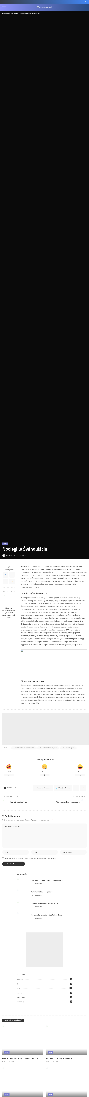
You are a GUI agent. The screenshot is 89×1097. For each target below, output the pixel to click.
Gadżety (20, 979)
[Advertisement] (45, 729)
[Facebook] (86, 2)
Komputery (21, 997)
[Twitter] (12, 575)
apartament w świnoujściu (24, 748)
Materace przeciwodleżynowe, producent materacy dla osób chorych (8, 612)
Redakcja (9, 555)
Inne (5, 543)
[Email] (12, 581)
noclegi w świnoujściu (48, 748)
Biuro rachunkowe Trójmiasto (42, 891)
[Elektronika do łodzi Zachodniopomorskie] (22, 882)
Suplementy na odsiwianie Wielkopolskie (46, 915)
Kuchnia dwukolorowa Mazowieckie (44, 903)
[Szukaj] (85, 7)
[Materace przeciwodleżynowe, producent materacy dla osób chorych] (9, 600)
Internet (19, 993)
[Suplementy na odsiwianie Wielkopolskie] (22, 916)
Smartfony (20, 1002)
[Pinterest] (5, 581)
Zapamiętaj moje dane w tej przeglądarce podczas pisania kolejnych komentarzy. (30, 858)
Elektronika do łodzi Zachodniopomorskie (46, 880)
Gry (18, 984)
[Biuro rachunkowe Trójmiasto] (22, 893)
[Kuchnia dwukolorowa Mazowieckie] (22, 905)
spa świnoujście (68, 748)
